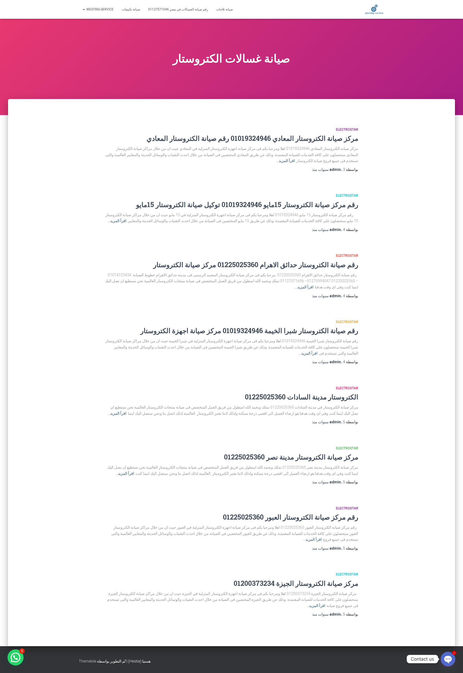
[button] (16, 657)
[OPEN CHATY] (448, 659)
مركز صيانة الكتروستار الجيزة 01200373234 (296, 583)
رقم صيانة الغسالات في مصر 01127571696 (178, 9)
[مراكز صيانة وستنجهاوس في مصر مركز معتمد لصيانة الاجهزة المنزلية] (374, 9)
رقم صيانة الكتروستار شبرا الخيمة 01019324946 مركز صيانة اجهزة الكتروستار (249, 330)
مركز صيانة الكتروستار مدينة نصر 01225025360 (291, 457)
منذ (328, 169)
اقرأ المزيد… (285, 161)
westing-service (99, 9)
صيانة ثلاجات (224, 9)
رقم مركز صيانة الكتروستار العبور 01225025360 (290, 517)
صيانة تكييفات (131, 9)
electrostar (347, 129)
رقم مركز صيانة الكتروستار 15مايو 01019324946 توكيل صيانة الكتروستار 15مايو (247, 204)
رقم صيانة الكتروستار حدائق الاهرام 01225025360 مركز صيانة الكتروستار (255, 264)
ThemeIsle (87, 661)
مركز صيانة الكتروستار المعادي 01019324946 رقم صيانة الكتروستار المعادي (252, 138)
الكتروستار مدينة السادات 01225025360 (301, 396)
